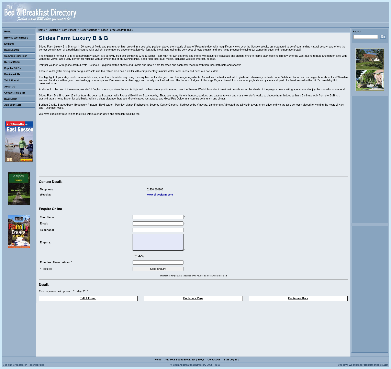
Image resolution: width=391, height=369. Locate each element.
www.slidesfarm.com (160, 194)
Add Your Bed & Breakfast (180, 359)
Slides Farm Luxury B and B (117, 30)
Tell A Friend (88, 298)
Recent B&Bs (12, 62)
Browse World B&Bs (16, 37)
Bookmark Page (193, 298)
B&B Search (11, 50)
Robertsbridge (88, 30)
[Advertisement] (73, 146)
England (53, 30)
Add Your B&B (12, 105)
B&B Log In (10, 98)
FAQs (201, 359)
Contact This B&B (14, 92)
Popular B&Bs (12, 68)
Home (41, 30)
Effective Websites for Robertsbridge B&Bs (363, 364)
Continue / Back (298, 298)
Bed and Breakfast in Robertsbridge (23, 364)
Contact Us (214, 359)
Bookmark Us (12, 74)
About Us (9, 86)
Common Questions (15, 56)
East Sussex (69, 30)
